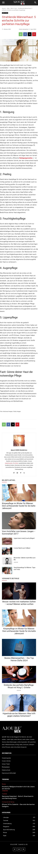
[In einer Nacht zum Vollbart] (7, 551)
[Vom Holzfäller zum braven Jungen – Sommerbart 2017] (19, 520)
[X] (30, 34)
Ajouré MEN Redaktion (19, 450)
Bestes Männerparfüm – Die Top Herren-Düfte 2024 (19, 659)
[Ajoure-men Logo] (19, 3)
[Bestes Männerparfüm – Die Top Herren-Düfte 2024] (19, 647)
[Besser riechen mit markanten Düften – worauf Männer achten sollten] (19, 591)
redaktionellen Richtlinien (12, 463)
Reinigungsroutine (25, 158)
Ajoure (4, 8)
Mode (4, 784)
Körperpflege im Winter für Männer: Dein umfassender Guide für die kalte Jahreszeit (18, 505)
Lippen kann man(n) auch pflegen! (24, 538)
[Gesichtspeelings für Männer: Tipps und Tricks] (7, 570)
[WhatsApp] (21, 34)
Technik (4, 794)
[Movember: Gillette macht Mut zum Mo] (7, 560)
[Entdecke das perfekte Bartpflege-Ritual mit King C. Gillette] (19, 674)
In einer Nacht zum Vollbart (22, 548)
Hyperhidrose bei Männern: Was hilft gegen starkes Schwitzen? (19, 714)
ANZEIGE (16, 562)
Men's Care (14, 8)
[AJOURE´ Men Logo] (19, 730)
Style (8, 8)
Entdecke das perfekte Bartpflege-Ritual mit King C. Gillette (19, 686)
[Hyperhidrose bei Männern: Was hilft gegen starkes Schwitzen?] (19, 702)
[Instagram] (17, 472)
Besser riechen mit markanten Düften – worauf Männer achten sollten (19, 602)
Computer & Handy (8, 802)
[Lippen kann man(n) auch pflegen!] (7, 541)
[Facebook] (25, 34)
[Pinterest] (34, 34)
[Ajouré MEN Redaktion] (19, 440)
